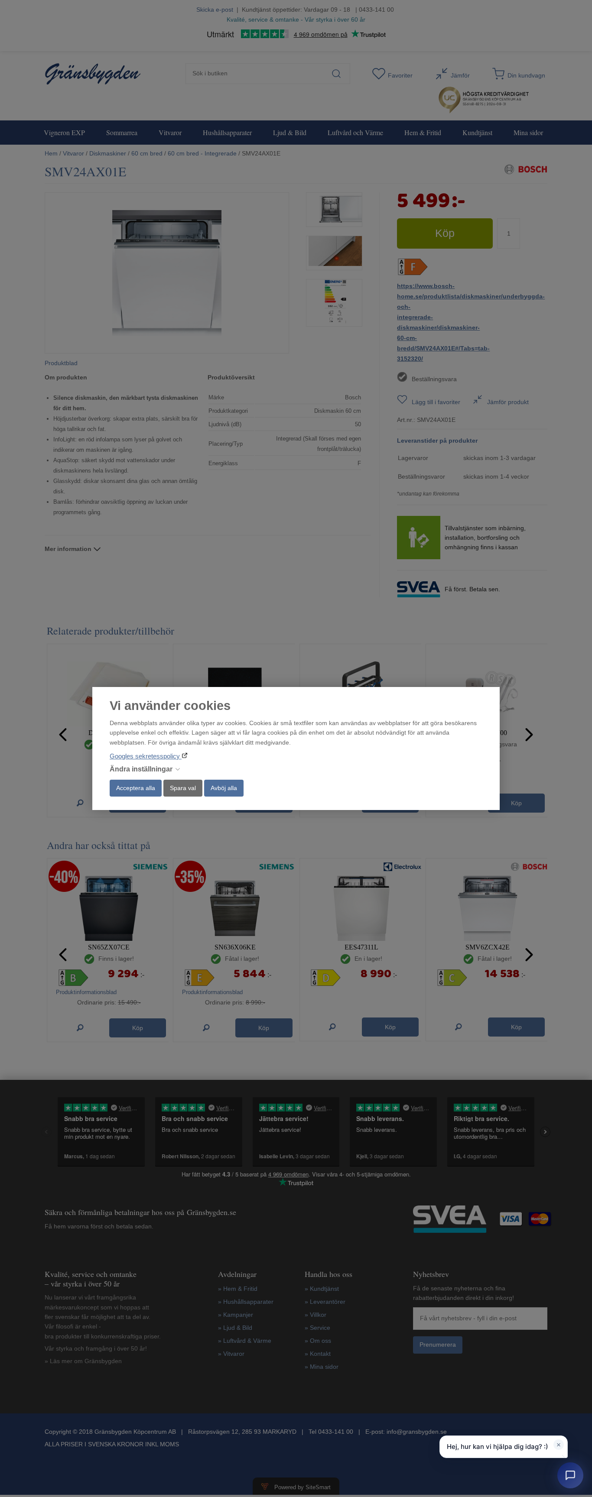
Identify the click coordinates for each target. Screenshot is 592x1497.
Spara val (183, 787)
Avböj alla (224, 787)
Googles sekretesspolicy (146, 756)
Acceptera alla (135, 787)
